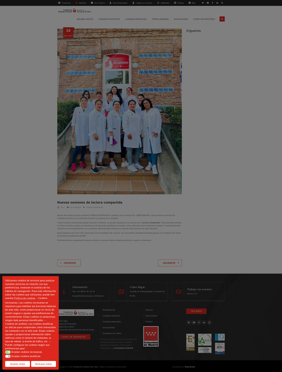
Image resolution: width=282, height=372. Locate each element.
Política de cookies (24, 298)
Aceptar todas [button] (17, 364)
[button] (8, 352)
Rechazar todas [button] (43, 364)
